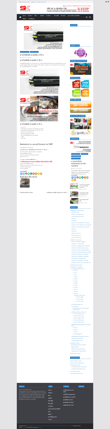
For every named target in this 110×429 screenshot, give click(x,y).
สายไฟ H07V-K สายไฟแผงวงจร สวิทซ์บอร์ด (79, 254)
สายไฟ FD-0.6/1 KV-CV (76, 233)
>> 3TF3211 (75, 270)
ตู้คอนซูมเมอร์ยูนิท (74, 346)
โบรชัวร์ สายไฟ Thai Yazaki (26, 192)
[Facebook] (21, 174)
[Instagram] (26, 174)
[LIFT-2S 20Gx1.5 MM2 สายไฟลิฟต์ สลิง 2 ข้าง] (74, 194)
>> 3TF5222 (75, 287)
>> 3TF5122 (75, 285)
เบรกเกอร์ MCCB (74, 306)
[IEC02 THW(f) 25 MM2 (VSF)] (74, 201)
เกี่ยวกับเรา (30, 15)
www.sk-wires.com (27, 165)
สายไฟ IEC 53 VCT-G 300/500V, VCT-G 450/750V (81, 224)
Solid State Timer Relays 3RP (77, 338)
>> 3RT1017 (75, 289)
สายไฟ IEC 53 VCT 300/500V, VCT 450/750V (80, 222)
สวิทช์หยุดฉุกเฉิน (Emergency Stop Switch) (80, 336)
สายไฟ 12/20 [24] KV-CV (76, 237)
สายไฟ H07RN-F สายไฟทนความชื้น (78, 258)
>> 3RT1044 (75, 293)
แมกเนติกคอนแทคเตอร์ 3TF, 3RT (77, 268)
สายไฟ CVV (73, 229)
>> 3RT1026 (75, 291)
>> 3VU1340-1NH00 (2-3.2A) (78, 313)
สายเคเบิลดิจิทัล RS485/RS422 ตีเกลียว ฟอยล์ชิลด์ (78, 163)
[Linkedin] (31, 174)
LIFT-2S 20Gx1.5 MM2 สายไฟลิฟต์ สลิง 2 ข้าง (83, 193)
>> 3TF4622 (75, 281)
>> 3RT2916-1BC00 (79, 299)
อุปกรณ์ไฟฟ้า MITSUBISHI (75, 353)
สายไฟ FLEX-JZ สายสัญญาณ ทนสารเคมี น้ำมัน (80, 245)
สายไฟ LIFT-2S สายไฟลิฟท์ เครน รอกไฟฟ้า (79, 260)
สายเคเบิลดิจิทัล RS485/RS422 (76, 156)
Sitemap (50, 419)
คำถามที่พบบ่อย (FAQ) (52, 416)
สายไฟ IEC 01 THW (75, 212)
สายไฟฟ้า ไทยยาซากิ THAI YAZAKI (77, 210)
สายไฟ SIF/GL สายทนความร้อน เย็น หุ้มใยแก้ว (80, 250)
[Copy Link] (38, 174)
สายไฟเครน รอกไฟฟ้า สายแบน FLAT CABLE (57, 192)
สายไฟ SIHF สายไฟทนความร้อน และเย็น (79, 248)
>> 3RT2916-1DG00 (79, 301)
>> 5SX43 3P (75, 329)
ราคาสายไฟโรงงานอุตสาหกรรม (76, 373)
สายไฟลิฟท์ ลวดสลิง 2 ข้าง (34, 51)
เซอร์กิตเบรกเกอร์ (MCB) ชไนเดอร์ (78, 349)
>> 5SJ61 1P (75, 331)
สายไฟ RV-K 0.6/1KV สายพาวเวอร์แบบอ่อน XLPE (81, 262)
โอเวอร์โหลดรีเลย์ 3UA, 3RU (77, 304)
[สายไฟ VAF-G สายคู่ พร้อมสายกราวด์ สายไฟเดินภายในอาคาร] (74, 187)
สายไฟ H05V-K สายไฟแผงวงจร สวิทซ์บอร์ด (79, 256)
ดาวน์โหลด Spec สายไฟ (75, 365)
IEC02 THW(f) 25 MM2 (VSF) (40, 2)
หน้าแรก (24, 15)
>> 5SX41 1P (75, 327)
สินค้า (35, 15)
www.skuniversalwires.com (37, 165)
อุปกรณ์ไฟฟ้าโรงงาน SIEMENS (76, 267)
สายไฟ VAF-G (74, 220)
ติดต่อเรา (24, 18)
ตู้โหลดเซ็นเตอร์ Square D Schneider (78, 344)
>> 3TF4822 (75, 283)
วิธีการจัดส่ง (63, 15)
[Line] (29, 174)
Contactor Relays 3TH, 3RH (77, 340)
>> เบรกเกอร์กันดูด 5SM (77, 334)
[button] (37, 16)
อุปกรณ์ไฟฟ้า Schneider (75, 343)
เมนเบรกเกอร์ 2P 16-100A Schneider (78, 351)
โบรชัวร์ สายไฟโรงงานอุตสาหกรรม (77, 363)
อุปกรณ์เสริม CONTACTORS (79, 295)
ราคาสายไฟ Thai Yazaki (75, 371)
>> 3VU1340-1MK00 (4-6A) (78, 320)
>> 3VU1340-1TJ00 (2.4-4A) (78, 315)
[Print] (34, 174)
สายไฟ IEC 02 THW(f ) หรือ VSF (77, 214)
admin (30, 57)
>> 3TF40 (75, 274)
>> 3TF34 (75, 272)
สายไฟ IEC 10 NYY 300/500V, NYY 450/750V (80, 227)
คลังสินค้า (42, 15)
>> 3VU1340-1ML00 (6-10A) (78, 322)
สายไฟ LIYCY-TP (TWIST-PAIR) (77, 243)
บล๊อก (49, 411)
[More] (41, 174)
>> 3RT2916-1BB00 (79, 297)
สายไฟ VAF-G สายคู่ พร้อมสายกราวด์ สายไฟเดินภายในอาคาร (84, 186)
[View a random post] (89, 17)
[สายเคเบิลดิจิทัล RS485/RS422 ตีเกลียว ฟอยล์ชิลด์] (80, 146)
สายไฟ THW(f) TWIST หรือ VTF (77, 216)
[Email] (36, 174)
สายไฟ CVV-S (74, 231)
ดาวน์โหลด (48, 15)
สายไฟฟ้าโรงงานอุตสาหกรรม (24, 51)
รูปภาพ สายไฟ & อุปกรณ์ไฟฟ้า (74, 15)
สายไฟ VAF (73, 218)
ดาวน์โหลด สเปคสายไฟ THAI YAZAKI (78, 366)
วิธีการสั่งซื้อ (56, 15)
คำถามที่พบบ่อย (31, 18)
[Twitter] (24, 174)
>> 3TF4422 (75, 276)
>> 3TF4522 (75, 279)
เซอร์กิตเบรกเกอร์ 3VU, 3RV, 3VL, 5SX (78, 312)
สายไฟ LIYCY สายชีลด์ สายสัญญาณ (78, 241)
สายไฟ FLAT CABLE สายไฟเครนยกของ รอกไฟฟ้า (81, 252)
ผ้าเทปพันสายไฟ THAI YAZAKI (76, 265)
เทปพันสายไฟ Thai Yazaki (68, 405)
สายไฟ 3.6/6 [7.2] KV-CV (76, 235)
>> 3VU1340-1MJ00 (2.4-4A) (78, 318)
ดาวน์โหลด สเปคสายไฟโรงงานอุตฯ (78, 368)
